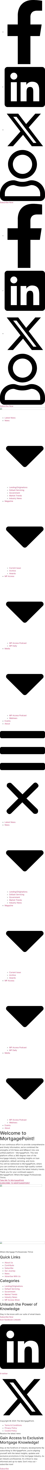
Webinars (13, 718)
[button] (22, 773)
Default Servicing (16, 490)
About (7, 724)
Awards (12, 573)
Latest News (10, 418)
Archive (12, 571)
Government (14, 493)
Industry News (15, 498)
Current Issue (15, 568)
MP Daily (13, 646)
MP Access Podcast (18, 643)
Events (7, 721)
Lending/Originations (18, 487)
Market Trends (15, 495)
